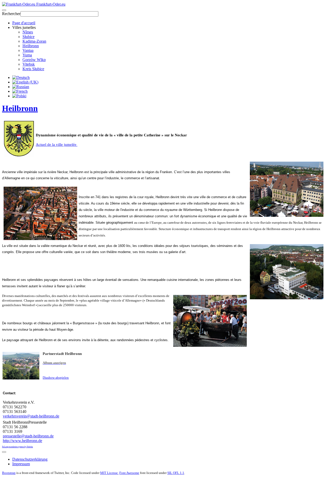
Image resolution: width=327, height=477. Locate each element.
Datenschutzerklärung (30, 459)
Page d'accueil (23, 23)
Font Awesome (129, 473)
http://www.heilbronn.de (22, 440)
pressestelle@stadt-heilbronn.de (28, 436)
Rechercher (11, 13)
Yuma (27, 55)
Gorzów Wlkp (34, 59)
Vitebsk (28, 64)
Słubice (28, 36)
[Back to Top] (4, 452)
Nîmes (27, 32)
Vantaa (27, 50)
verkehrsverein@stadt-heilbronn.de (31, 416)
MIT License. (109, 473)
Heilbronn (30, 46)
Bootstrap (9, 473)
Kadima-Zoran (34, 41)
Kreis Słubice (33, 69)
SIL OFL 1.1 (175, 473)
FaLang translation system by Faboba (17, 447)
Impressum (21, 464)
